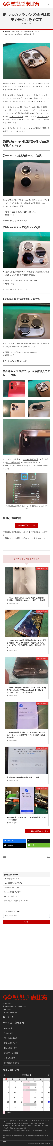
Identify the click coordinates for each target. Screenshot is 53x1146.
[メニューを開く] (48, 4)
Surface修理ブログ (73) (12, 892)
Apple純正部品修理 (30, 459)
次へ (48, 856)
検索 (26, 922)
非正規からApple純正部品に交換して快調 (23, 777)
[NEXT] (48, 1075)
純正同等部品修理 (13, 462)
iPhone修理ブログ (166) (12, 879)
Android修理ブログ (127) (13, 883)
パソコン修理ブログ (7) (12, 896)
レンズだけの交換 (16, 116)
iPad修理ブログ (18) (11, 887)
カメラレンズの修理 (29, 128)
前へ (4, 856)
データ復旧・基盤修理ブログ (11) (16, 901)
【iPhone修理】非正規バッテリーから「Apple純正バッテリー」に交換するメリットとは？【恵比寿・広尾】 (26, 734)
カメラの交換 (42, 116)
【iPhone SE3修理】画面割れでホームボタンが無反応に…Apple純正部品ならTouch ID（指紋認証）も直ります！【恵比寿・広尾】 (26, 690)
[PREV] (5, 1075)
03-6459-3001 (12, 1013)
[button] (26, 525)
